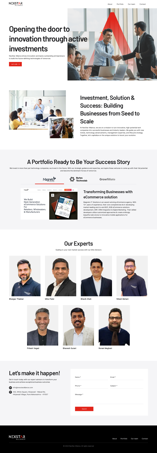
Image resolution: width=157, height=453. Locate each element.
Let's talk (14, 64)
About (110, 4)
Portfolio (120, 4)
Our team (131, 4)
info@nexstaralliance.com (23, 387)
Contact (143, 4)
